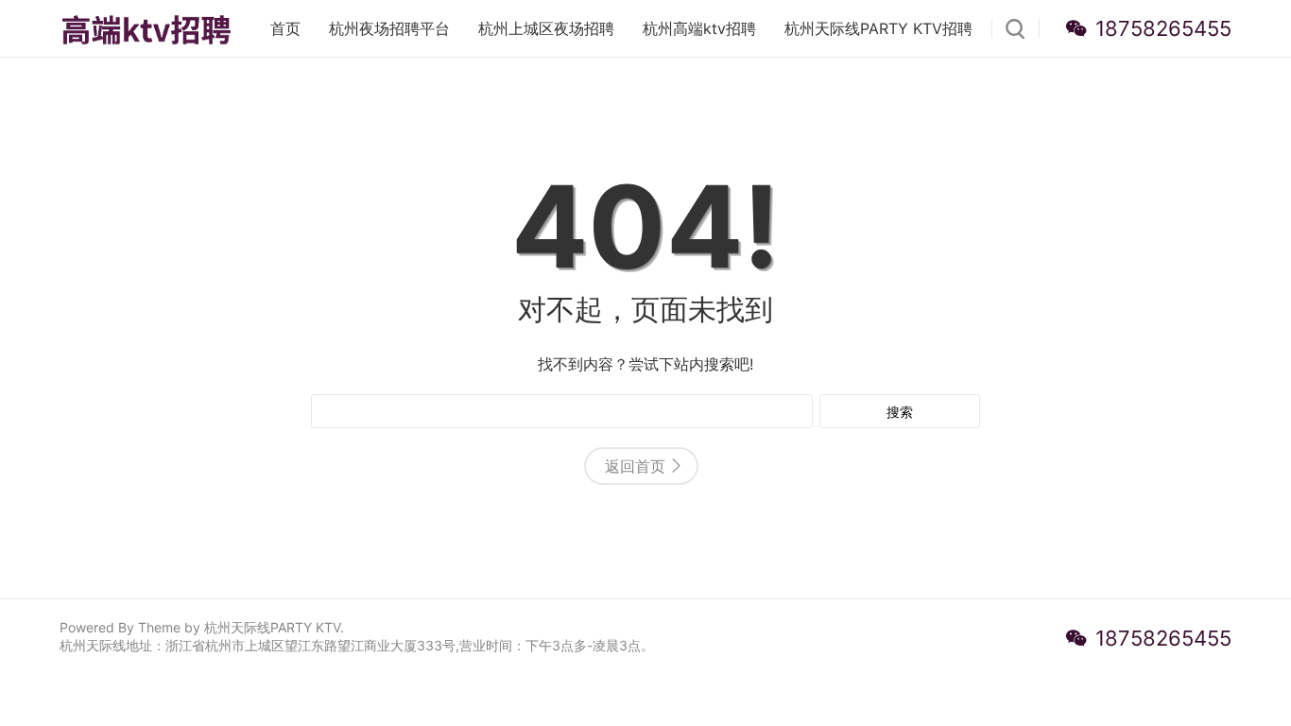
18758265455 (1163, 28)
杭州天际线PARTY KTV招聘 (878, 28)
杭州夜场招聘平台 (389, 28)
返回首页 (635, 466)
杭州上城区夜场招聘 (546, 28)
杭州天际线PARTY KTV (272, 627)
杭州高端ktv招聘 (699, 28)
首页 (285, 28)
